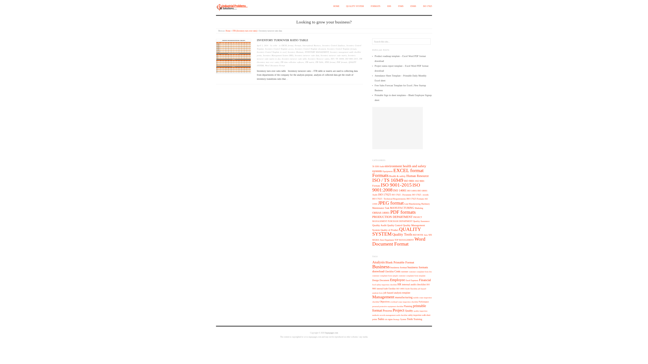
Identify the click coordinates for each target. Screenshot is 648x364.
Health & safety (397, 176)
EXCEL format (287, 45)
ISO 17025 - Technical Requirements (389, 199)
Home (336, 6)
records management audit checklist (393, 315)
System (403, 319)
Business (381, 266)
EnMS (413, 6)
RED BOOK (418, 235)
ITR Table (319, 62)
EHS (389, 6)
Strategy (396, 319)
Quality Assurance (421, 221)
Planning (408, 306)
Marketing (419, 208)
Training (417, 319)
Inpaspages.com (331, 333)
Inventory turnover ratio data (307, 55)
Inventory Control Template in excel (271, 52)
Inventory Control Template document (310, 49)
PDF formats (342, 62)
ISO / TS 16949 (337, 58)
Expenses (414, 280)
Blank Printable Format (399, 262)
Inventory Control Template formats (342, 49)
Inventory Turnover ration (318, 58)
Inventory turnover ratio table (282, 40)
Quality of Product (389, 230)
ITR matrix (309, 62)
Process (387, 310)
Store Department (387, 240)
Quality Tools (402, 234)
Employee (397, 280)
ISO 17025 (427, 6)
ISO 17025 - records (420, 195)
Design (375, 280)
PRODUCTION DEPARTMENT (392, 217)
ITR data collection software (292, 62)
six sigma (389, 319)
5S (373, 166)
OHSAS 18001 (381, 212)
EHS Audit (379, 166)
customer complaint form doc (420, 272)
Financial (425, 280)
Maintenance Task (380, 208)
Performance (424, 302)
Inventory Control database (333, 45)
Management (383, 296)
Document (384, 280)
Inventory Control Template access (279, 49)
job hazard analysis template (396, 293)
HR (399, 284)
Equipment (388, 171)
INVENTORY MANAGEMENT (317, 52)
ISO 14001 (400, 190)
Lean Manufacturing (412, 204)
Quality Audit (379, 225)
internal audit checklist (414, 284)
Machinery (425, 204)
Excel (408, 280)
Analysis (378, 262)
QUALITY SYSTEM (355, 6)
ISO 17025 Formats (415, 199)
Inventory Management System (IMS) (278, 55)
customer (404, 271)
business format (398, 267)
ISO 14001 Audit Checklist (406, 289)
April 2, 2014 (262, 45)
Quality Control (394, 225)
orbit (275, 45)
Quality (409, 310)
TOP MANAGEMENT (404, 240)
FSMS (400, 6)
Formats (375, 6)
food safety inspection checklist (384, 285)
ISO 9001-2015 (351, 58)
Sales (426, 235)
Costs (397, 271)
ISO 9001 (409, 180)
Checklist (389, 271)
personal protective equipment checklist (387, 306)
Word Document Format (275, 65)
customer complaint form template (412, 276)
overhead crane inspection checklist (404, 302)
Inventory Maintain (295, 52)
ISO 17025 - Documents (401, 195)
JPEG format (330, 62)
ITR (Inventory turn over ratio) (245, 31)
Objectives (385, 301)
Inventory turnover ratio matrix (334, 55)
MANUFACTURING (402, 207)
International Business (312, 45)
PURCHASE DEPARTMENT (400, 221)
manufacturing (404, 297)
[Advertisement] (397, 128)
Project (398, 310)
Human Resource (417, 176)
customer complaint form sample (385, 276)
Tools (410, 319)
